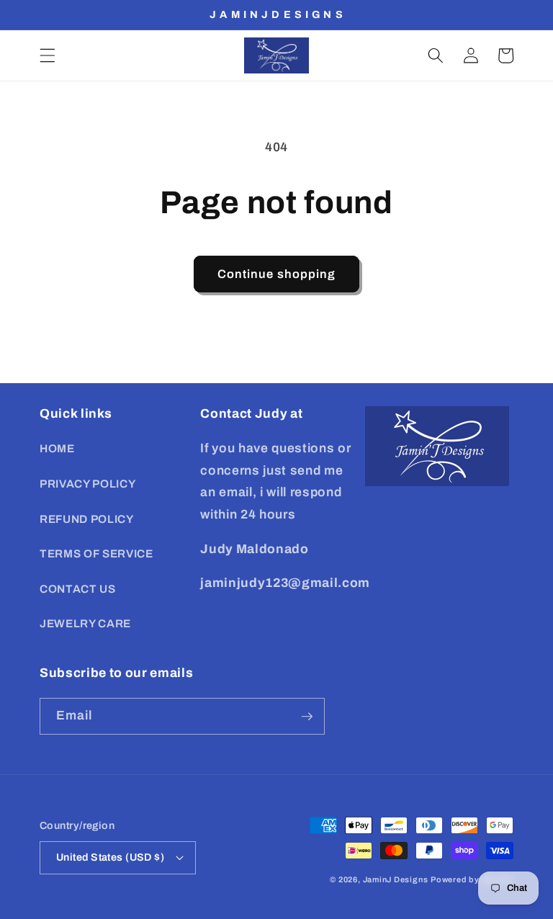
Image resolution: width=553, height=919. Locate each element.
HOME (57, 448)
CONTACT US (78, 589)
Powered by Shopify (472, 879)
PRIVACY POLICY (87, 484)
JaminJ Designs (395, 879)
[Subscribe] (306, 716)
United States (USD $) (110, 857)
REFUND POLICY (87, 519)
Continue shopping (276, 274)
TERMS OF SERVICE (96, 553)
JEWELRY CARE (85, 623)
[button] (47, 55)
